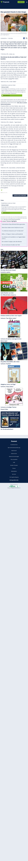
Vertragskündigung (14, 477)
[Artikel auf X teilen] (26, 38)
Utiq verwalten (14, 459)
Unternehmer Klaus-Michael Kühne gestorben (13, 224)
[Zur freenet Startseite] (5, 1)
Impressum (14, 450)
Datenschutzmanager (14, 456)
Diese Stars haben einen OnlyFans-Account (12, 227)
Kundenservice (14, 444)
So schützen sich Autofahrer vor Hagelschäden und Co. (13, 237)
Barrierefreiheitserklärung (14, 447)
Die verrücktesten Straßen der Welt (11, 245)
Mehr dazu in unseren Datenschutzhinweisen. (12, 219)
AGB (14, 462)
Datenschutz (14, 453)
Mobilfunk (21, 2)
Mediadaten (14, 471)
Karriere (14, 474)
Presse (14, 468)
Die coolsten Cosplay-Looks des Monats (12, 241)
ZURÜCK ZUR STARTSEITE (20, 195)
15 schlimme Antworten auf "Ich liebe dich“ (13, 231)
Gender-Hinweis (14, 465)
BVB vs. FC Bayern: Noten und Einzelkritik (12, 234)
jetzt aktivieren (6, 95)
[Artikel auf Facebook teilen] (24, 38)
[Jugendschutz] (14, 486)
